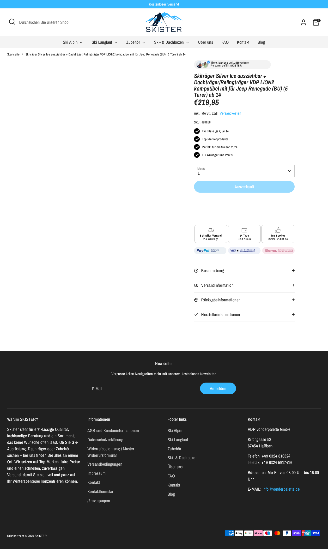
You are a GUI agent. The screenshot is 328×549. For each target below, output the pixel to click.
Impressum (96, 473)
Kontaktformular (100, 491)
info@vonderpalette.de (281, 489)
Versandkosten (230, 113)
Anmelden (218, 388)
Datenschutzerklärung (105, 440)
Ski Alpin (71, 42)
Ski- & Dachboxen (169, 42)
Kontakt (243, 42)
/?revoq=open (98, 501)
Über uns (205, 42)
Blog (261, 42)
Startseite (13, 54)
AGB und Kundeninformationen (113, 430)
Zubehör (133, 42)
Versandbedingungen (104, 464)
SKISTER (41, 536)
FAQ (225, 42)
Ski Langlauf (102, 42)
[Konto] (303, 22)
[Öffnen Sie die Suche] (12, 21)
